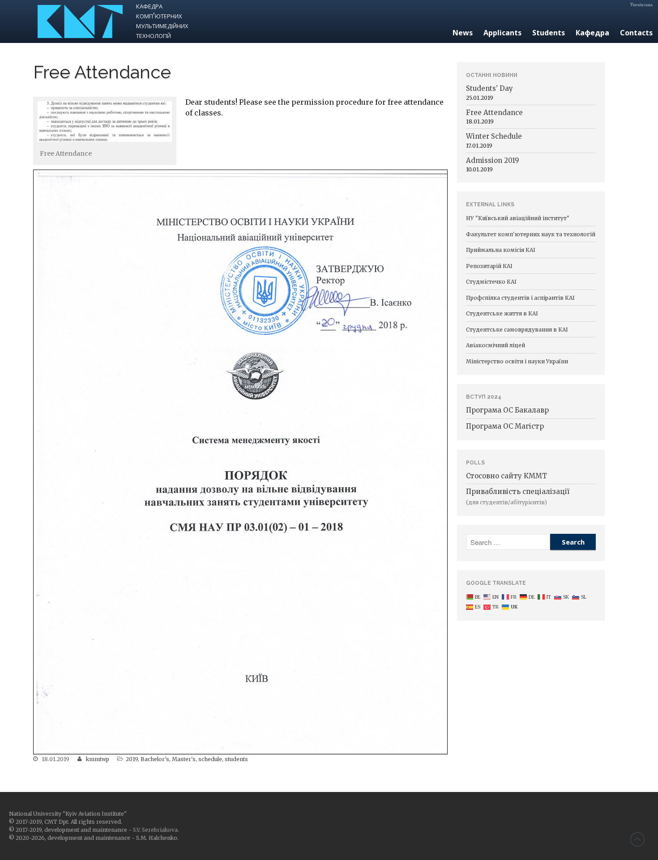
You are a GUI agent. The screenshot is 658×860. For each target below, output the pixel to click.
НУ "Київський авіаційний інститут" (517, 218)
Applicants (502, 33)
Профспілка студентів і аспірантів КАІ (520, 297)
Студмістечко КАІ (491, 281)
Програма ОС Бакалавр (507, 410)
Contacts (636, 33)
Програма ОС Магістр (505, 426)
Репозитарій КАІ (489, 266)
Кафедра (592, 33)
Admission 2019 (492, 160)
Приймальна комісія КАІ (500, 250)
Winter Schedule (494, 136)
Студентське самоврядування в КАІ (517, 329)
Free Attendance (494, 112)
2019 (132, 759)
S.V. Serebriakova (155, 829)
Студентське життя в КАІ (502, 313)
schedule (210, 759)
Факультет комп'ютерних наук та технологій (530, 234)
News (463, 33)
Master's (184, 759)
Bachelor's (155, 759)
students (236, 759)
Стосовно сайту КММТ (506, 476)
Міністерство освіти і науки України (517, 361)
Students (548, 33)
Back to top (637, 839)
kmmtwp (97, 759)
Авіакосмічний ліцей (495, 345)
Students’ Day (489, 88)
